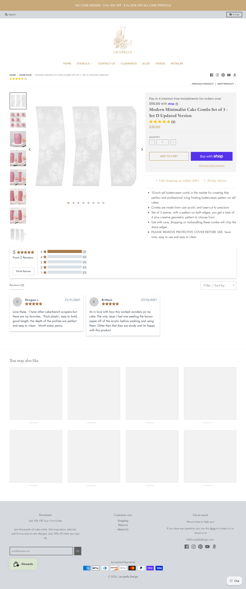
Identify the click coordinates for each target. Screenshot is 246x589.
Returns (123, 525)
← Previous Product (201, 84)
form (213, 528)
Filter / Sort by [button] (214, 285)
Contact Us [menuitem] (106, 63)
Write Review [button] (23, 271)
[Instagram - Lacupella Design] (217, 75)
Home (13, 75)
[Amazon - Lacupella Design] (234, 75)
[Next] (142, 149)
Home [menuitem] (67, 63)
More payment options (211, 165)
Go (77, 551)
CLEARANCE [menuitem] (129, 63)
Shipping (123, 520)
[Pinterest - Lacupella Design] (223, 75)
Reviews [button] (17, 285)
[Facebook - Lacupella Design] (211, 75)
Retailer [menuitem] (177, 63)
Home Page (25, 75)
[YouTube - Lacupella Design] (229, 75)
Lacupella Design (128, 576)
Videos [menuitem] (160, 63)
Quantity (154, 137)
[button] (18, 79)
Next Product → (227, 84)
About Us (123, 529)
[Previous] (30, 149)
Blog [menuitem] (146, 63)
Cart (236, 14)
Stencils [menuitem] (83, 63)
